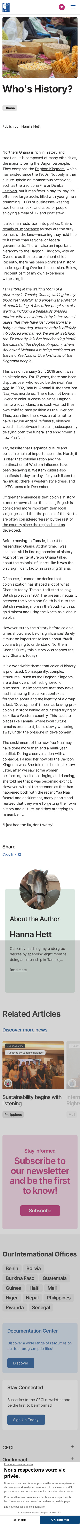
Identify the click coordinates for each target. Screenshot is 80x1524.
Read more (18, 970)
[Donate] (62, 7)
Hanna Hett (31, 126)
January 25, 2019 (39, 371)
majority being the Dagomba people (39, 163)
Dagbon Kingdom (50, 169)
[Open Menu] (73, 7)
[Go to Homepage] (6, 7)
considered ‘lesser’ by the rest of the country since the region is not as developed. (37, 524)
